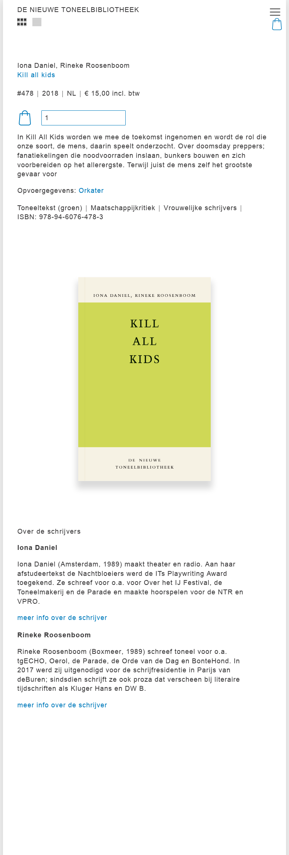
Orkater (91, 190)
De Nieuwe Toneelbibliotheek (78, 10)
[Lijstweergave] (36, 21)
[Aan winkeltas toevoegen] (24, 117)
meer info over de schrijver (62, 617)
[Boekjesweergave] (21, 21)
